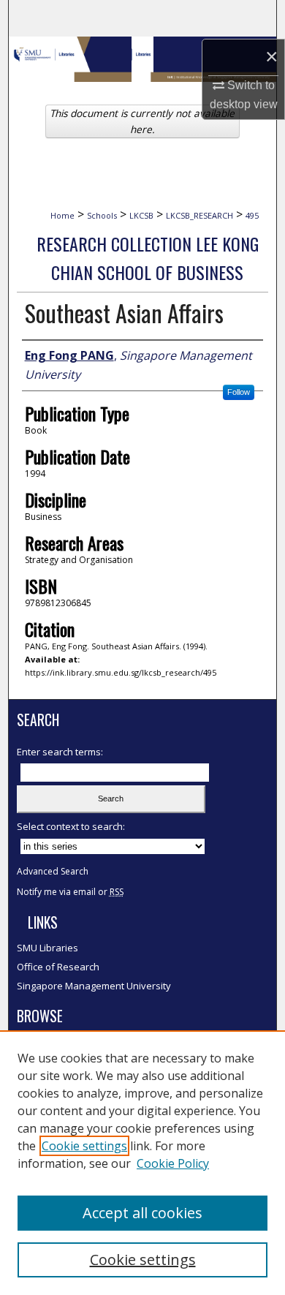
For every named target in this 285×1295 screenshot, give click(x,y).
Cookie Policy (173, 1163)
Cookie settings (84, 1146)
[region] (142, 1162)
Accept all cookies (142, 1213)
